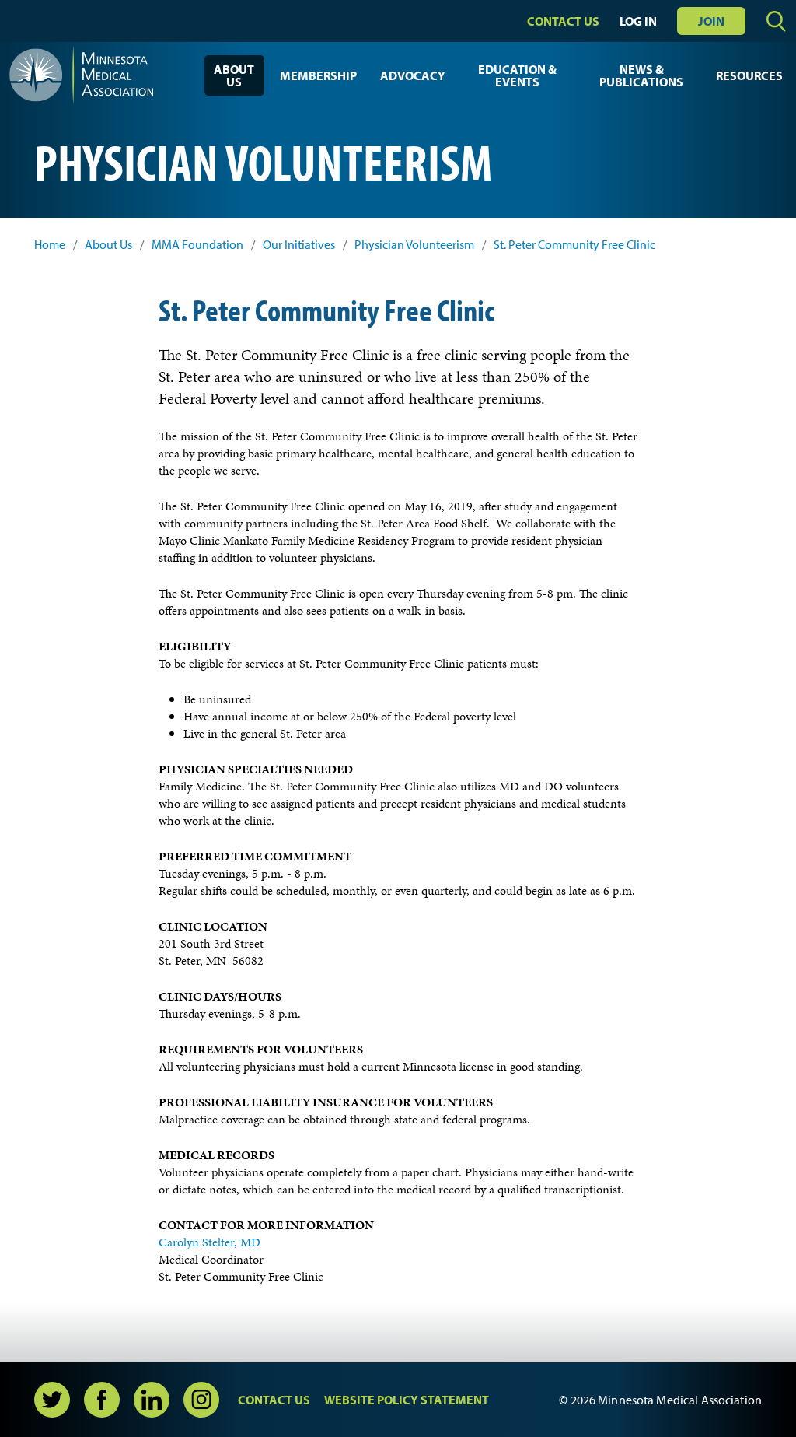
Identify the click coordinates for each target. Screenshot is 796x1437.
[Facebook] (102, 1400)
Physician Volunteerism (414, 244)
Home (49, 244)
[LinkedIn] (151, 1400)
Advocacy (412, 75)
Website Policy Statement (406, 1399)
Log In (638, 21)
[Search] (776, 21)
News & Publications (641, 75)
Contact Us (563, 21)
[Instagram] (201, 1400)
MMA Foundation (197, 244)
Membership (318, 75)
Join (711, 21)
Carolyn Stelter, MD (209, 1242)
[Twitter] (52, 1400)
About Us (234, 75)
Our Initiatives (299, 244)
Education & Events (517, 75)
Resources (749, 75)
